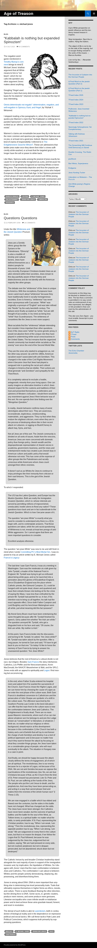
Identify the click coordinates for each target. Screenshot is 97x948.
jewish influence (28, 199)
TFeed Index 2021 (75, 141)
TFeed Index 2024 (75, 100)
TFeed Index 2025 (75, 95)
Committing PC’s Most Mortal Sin (35, 552)
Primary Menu (94, 13)
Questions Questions (20, 218)
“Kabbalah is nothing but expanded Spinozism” (32, 40)
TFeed (73, 334)
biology (9, 931)
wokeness (10, 202)
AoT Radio (74, 332)
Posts (72, 337)
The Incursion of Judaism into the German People (78, 214)
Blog (6, 34)
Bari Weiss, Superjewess (78, 163)
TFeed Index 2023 (75, 104)
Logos (47, 670)
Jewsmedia (72, 353)
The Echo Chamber (76, 351)
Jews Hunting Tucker (76, 173)
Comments (75, 339)
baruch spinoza (12, 196)
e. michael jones (38, 196)
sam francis (11, 934)
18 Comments (29, 223)
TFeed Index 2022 (75, 122)
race (52, 931)
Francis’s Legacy (11, 558)
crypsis (25, 196)
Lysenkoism (40, 911)
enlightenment (12, 199)
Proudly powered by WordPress (15, 945)
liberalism (43, 199)
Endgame (72, 168)
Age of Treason (18, 13)
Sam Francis (33, 662)
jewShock (72, 159)
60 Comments (24, 47)
